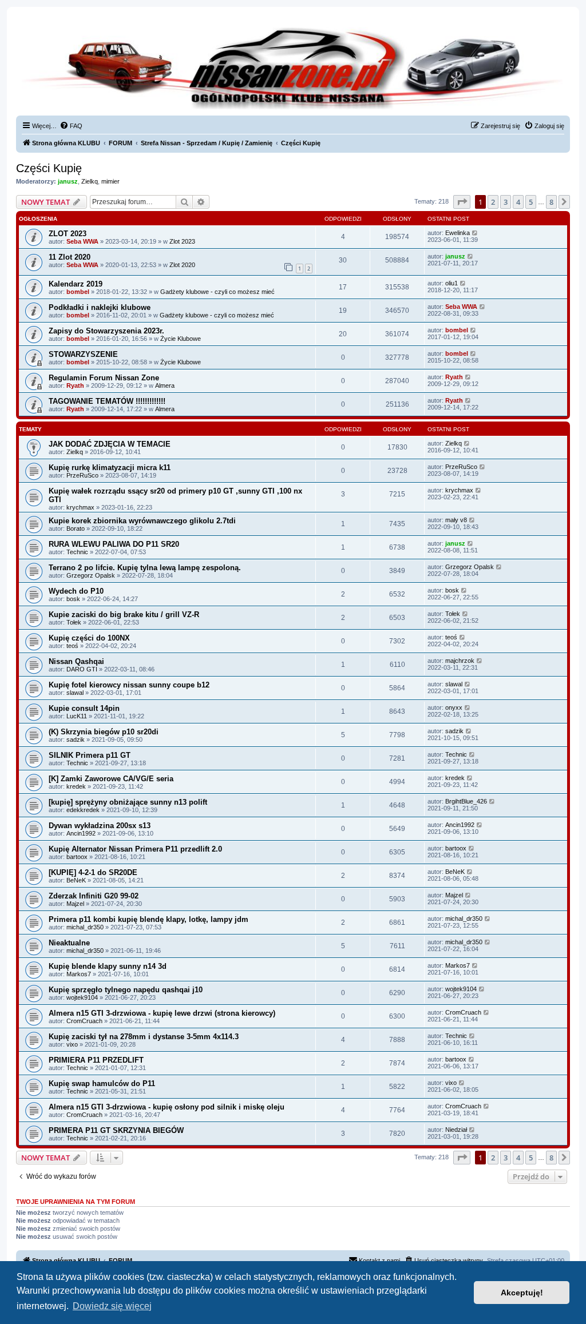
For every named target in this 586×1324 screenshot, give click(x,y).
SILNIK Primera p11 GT (89, 755)
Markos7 (78, 974)
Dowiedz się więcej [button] (112, 1306)
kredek (76, 786)
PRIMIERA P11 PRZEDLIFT (96, 1060)
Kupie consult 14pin (84, 708)
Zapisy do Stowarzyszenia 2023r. (106, 331)
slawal (75, 692)
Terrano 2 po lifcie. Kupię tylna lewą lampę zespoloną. (145, 567)
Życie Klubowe (180, 338)
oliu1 (451, 283)
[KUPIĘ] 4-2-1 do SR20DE (93, 872)
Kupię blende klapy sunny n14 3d (108, 966)
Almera (165, 385)
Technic (77, 551)
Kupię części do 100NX (89, 638)
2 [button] (493, 202)
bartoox (77, 856)
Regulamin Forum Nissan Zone (104, 377)
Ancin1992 (81, 833)
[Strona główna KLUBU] (293, 69)
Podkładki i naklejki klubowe (100, 307)
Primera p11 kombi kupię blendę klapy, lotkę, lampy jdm (148, 919)
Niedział (456, 1129)
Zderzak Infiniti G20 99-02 (93, 896)
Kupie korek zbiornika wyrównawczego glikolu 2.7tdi (142, 520)
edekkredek (83, 809)
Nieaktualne (69, 943)
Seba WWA (82, 241)
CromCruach (84, 1020)
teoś (72, 645)
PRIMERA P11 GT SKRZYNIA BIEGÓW (116, 1130)
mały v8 (456, 519)
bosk (73, 598)
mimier (110, 181)
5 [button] (531, 202)
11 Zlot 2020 (69, 257)
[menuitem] (71, 126)
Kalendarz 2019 (75, 284)
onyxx (453, 707)
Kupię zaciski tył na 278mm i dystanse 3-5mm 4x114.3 (144, 1036)
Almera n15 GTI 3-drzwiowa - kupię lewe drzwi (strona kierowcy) (162, 1013)
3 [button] (506, 202)
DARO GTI (81, 669)
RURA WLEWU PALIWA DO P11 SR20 (114, 544)
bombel (77, 291)
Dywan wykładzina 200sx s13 (100, 825)
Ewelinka (457, 232)
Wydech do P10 (76, 591)
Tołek (73, 622)
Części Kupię (49, 168)
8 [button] (551, 202)
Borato (75, 528)
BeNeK (76, 880)
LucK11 (76, 716)
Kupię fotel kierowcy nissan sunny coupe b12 (129, 685)
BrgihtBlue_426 (466, 801)
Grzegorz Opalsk (90, 575)
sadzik (75, 739)
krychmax (80, 507)
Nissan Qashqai (76, 661)
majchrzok (459, 660)
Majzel (75, 903)
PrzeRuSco (82, 475)
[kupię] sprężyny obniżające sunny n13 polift (128, 802)
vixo (72, 1044)
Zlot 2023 (182, 241)
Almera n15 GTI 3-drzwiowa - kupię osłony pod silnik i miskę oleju (166, 1107)
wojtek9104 (82, 997)
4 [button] (518, 202)
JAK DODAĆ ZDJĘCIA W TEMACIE (110, 444)
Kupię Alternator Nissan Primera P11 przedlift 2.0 (135, 849)
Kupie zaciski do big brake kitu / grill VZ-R (124, 614)
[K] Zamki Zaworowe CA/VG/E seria (111, 778)
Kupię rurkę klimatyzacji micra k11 (110, 467)
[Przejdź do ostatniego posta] (475, 232)
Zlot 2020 (182, 264)
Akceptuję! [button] (522, 1292)
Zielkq (89, 181)
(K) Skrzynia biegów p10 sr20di (104, 731)
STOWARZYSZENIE (83, 354)
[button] (461, 202)
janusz (68, 181)
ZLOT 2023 (67, 233)
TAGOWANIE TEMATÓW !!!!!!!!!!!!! (107, 401)
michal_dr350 (85, 927)
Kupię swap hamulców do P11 (102, 1083)
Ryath (75, 385)
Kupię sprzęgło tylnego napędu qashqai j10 (126, 989)
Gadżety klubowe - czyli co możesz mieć (217, 291)
